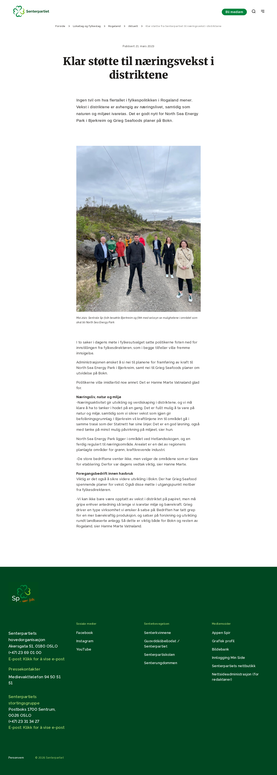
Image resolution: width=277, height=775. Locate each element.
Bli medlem (234, 12)
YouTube (83, 649)
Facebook (84, 633)
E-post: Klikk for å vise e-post (36, 659)
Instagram (84, 641)
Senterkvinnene (157, 633)
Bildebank (220, 649)
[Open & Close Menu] (262, 11)
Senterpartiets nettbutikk (234, 666)
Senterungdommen (160, 663)
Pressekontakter (24, 669)
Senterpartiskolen (159, 655)
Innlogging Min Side (228, 658)
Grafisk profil (223, 641)
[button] (253, 12)
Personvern (16, 757)
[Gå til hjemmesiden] (23, 604)
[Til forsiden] (31, 17)
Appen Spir (221, 633)
